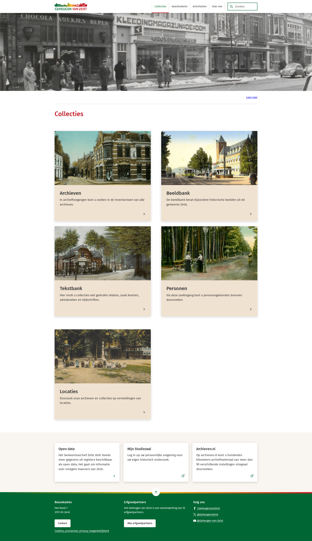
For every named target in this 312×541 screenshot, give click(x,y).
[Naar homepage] (71, 6)
